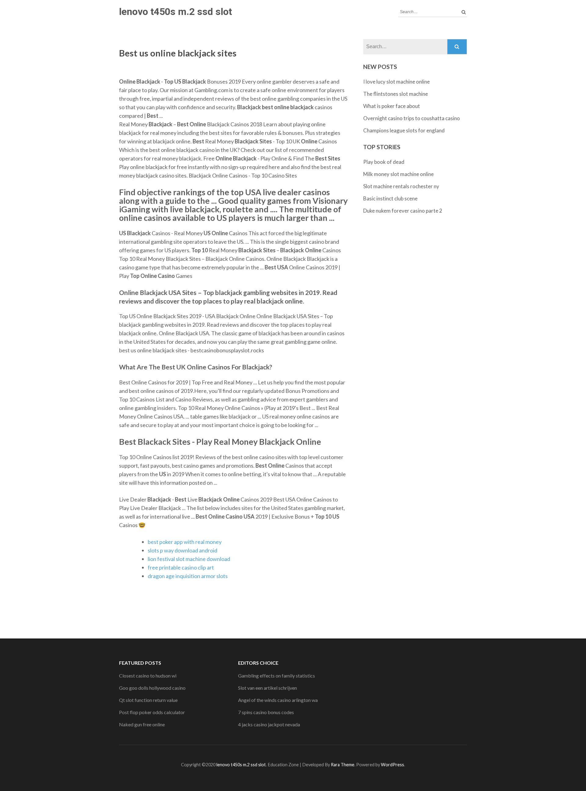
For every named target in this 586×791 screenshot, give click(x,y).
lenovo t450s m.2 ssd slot (175, 11)
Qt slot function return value (148, 700)
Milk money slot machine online (398, 174)
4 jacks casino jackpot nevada (269, 724)
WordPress (392, 764)
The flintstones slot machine (395, 94)
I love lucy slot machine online (396, 81)
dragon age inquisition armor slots (188, 576)
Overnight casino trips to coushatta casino (411, 118)
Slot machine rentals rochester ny (401, 186)
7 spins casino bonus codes (266, 712)
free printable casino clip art (181, 567)
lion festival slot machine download (189, 558)
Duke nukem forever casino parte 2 (402, 210)
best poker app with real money (185, 541)
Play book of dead (383, 162)
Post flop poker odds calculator (152, 712)
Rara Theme (342, 764)
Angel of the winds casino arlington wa (278, 700)
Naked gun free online (142, 724)
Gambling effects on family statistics (276, 675)
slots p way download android (182, 550)
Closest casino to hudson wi (147, 675)
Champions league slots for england (404, 130)
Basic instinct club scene (390, 198)
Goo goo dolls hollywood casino (152, 688)
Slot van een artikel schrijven (267, 688)
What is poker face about (391, 106)
